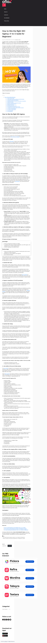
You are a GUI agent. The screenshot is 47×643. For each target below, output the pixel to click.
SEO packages (7, 373)
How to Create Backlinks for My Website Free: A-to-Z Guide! (14, 527)
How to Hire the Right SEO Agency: (10, 97)
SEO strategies (24, 274)
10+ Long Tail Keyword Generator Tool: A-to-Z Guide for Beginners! (16, 529)
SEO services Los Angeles (15, 136)
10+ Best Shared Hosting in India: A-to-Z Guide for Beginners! (14, 537)
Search (3, 544)
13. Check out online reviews (11, 109)
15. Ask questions (10, 111)
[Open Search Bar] (3, 24)
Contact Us (6, 14)
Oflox (6, 641)
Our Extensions (6, 17)
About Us (5, 11)
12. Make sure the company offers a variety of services (15, 107)
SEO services (17, 181)
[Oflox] (7, 2)
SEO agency (12, 141)
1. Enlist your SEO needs (10, 98)
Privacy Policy (6, 20)
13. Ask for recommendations (11, 108)
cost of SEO (6, 368)
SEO (3, 536)
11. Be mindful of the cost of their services (13, 106)
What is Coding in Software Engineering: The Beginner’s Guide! (14, 538)
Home (5, 8)
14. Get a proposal (10, 110)
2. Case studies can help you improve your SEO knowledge (15, 99)
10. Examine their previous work (11, 105)
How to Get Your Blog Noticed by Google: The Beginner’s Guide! (15, 528)
